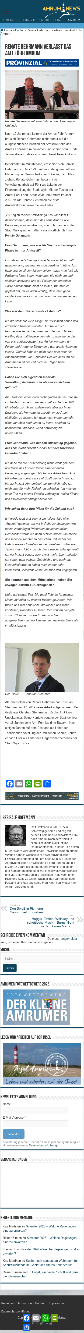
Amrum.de (25, 1303)
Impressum (56, 1303)
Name (7, 1104)
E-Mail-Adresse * (14, 1117)
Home (7, 30)
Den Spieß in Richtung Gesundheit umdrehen (26, 909)
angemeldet (69, 938)
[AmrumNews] (42, 12)
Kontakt (40, 1303)
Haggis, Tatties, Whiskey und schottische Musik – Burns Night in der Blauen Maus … (50, 921)
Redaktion (7, 1303)
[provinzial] (42, 62)
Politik (19, 30)
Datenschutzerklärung (43, 1145)
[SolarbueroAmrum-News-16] (42, 796)
